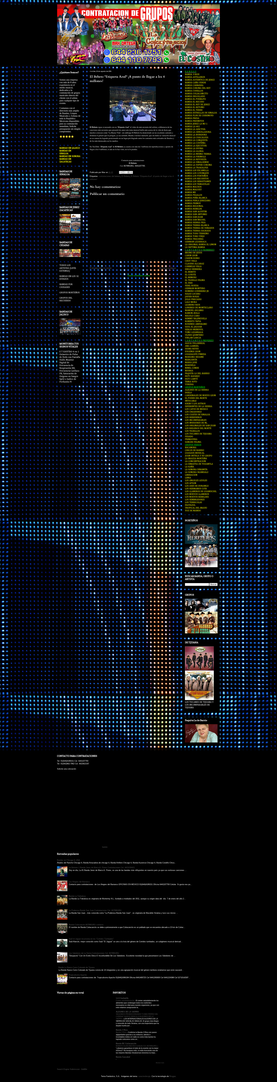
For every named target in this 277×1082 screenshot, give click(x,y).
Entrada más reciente (101, 268)
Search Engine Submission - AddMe (72, 1069)
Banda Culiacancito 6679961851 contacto (86, 925)
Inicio (135, 268)
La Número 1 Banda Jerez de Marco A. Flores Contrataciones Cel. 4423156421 (102, 867)
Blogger (172, 1076)
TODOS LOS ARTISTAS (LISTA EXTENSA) (67, 268)
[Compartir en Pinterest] (131, 172)
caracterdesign (144, 1076)
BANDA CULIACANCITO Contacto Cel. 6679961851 (136, 1046)
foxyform (104, 847)
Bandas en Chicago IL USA (68, 860)
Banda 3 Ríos (121, 1032)
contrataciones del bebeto (109, 176)
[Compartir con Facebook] (128, 172)
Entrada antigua (167, 268)
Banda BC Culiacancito (126, 1043)
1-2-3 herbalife (122, 998)
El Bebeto (125, 176)
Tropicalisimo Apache (78, 975)
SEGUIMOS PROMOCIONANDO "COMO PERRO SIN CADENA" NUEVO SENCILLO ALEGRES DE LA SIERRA (137, 1016)
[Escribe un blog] (123, 172)
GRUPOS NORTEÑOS (69, 293)
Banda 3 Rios (122, 1030)
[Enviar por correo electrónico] (120, 172)
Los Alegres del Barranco (79, 882)
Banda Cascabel (123, 1057)
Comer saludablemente (125, 1001)
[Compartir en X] (126, 172)
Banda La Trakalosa (77, 896)
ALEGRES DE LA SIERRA (127, 1012)
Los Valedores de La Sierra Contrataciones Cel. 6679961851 (94, 953)
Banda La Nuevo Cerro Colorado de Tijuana (76, 967)
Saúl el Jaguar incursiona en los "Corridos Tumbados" (91, 939)
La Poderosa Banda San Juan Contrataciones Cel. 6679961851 (95, 910)
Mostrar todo (160, 1063)
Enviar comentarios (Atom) (139, 276)
